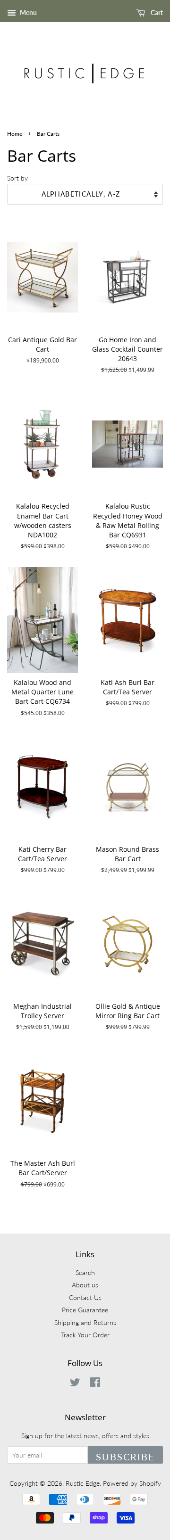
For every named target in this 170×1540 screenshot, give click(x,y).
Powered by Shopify (132, 1483)
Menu (27, 12)
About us (85, 1285)
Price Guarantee (85, 1310)
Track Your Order (85, 1335)
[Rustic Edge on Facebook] (95, 1384)
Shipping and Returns (85, 1322)
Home (14, 133)
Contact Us (85, 1297)
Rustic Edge (83, 1483)
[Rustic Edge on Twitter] (75, 1384)
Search (85, 1272)
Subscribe (125, 1456)
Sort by (17, 178)
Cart (156, 12)
